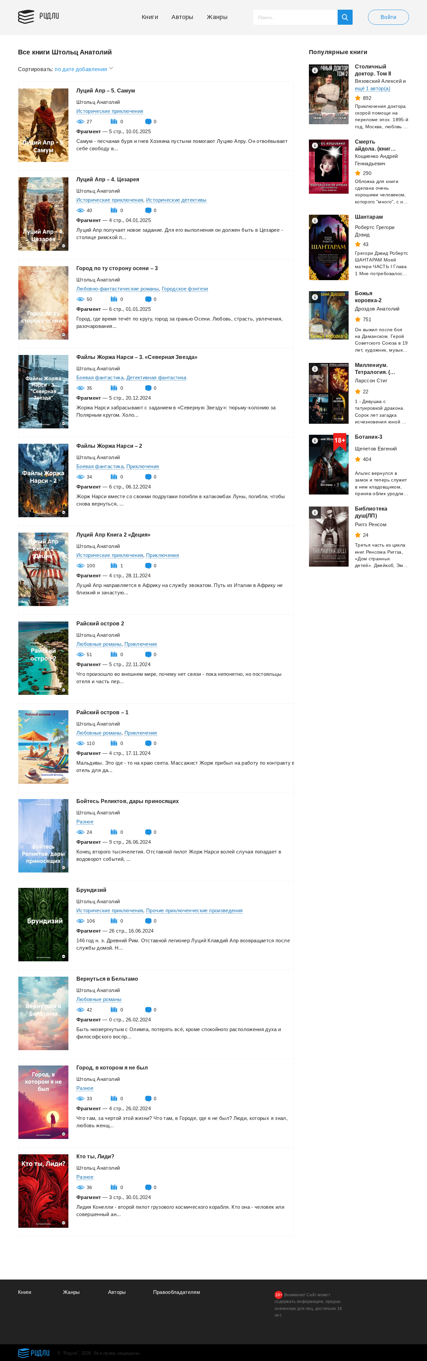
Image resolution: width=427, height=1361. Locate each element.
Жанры (217, 17)
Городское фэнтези (185, 288)
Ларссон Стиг (371, 380)
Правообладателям (176, 1292)
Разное (84, 821)
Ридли (49, 15)
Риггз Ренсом (370, 524)
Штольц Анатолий (98, 102)
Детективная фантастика (156, 377)
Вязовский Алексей (378, 81)
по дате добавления (82, 69)
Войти (388, 17)
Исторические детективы (176, 200)
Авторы (182, 17)
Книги (150, 17)
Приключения (142, 466)
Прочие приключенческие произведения (194, 910)
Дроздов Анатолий (377, 309)
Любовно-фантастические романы (117, 288)
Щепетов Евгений (376, 448)
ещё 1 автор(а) (372, 88)
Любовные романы (98, 644)
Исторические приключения (109, 111)
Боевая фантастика (99, 377)
